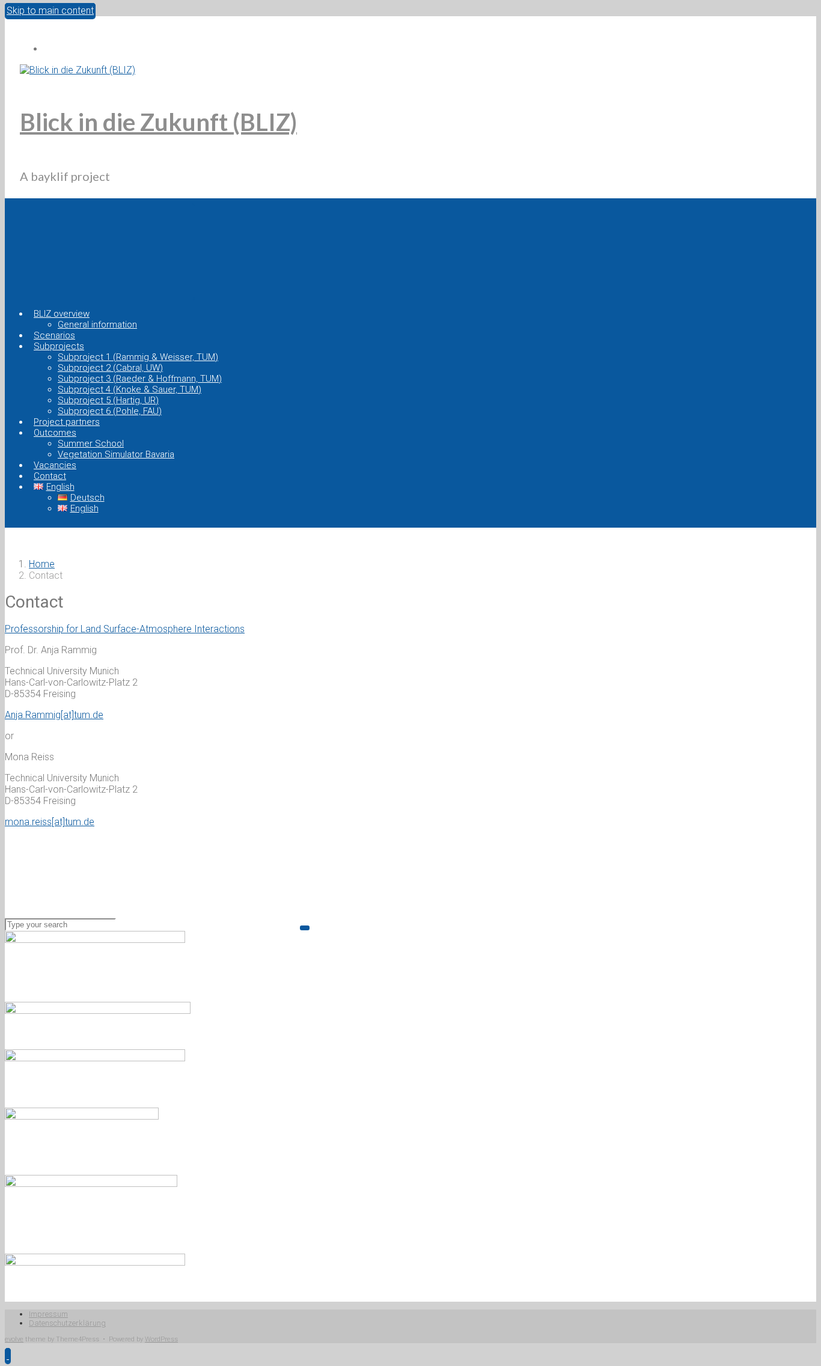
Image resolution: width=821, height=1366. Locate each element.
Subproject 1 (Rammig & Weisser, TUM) (138, 357)
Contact (50, 476)
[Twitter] (49, 49)
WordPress (161, 1339)
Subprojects (59, 346)
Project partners (67, 421)
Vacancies (55, 465)
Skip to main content (50, 10)
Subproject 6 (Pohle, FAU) (110, 411)
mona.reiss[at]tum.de (49, 822)
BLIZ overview (62, 313)
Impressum (48, 1314)
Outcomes (55, 432)
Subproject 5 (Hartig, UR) (108, 400)
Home (42, 564)
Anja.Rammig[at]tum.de (54, 715)
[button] (8, 1355)
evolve (14, 1339)
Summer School (91, 443)
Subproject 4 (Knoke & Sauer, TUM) (129, 389)
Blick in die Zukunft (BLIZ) (158, 122)
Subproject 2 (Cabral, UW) (110, 367)
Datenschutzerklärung (67, 1323)
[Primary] (100, 251)
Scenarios (54, 335)
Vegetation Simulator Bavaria (116, 454)
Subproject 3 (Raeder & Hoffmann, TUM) (140, 378)
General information (97, 324)
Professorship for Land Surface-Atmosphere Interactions (125, 629)
